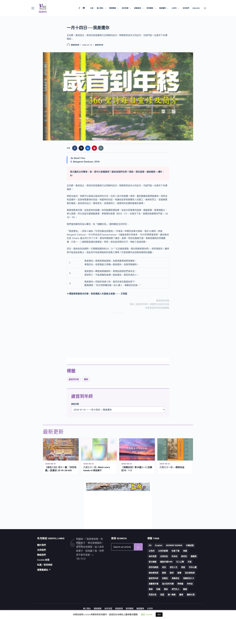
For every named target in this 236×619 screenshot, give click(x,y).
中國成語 (190, 545)
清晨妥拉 (175, 578)
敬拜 (172, 573)
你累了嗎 (175, 551)
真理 (151, 589)
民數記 (165, 578)
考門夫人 (175, 589)
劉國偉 (194, 556)
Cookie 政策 (43, 559)
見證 (162, 594)
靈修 (86, 379)
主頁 (91, 8)
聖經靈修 (162, 8)
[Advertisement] (118, 335)
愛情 (164, 573)
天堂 (189, 561)
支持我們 (186, 8)
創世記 (184, 556)
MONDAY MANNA (174, 545)
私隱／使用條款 (44, 564)
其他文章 (75, 404)
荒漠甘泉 (152, 594)
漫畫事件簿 (153, 583)
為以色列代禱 (168, 583)
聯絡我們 (41, 554)
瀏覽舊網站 (44, 569)
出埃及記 (164, 556)
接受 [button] (159, 614)
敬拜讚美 (150, 8)
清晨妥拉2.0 (188, 578)
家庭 (183, 567)
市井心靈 (193, 567)
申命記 (190, 583)
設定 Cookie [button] (146, 614)
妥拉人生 (173, 567)
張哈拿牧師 (153, 573)
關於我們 (41, 545)
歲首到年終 (99, 45)
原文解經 (152, 561)
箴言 (166, 589)
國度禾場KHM (166, 561)
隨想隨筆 (112, 8)
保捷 (185, 551)
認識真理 (137, 8)
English (158, 545)
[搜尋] (205, 8)
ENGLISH (196, 8)
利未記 (174, 556)
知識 (158, 589)
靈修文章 (191, 594)
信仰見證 (125, 8)
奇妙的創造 (153, 567)
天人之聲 (180, 561)
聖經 (185, 589)
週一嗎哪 (171, 594)
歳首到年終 (74, 379)
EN (150, 545)
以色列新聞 (163, 551)
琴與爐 (180, 583)
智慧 (179, 573)
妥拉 (164, 567)
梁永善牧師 (190, 573)
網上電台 (100, 8)
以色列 (174, 8)
